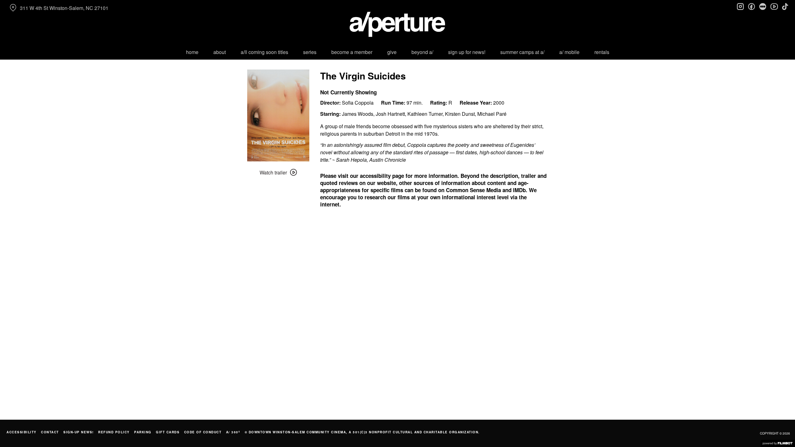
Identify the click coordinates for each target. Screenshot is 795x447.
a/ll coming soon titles (264, 52)
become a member (351, 52)
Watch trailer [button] (273, 172)
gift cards (167, 432)
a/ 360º (233, 432)
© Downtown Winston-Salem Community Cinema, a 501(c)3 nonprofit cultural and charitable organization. (362, 432)
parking (143, 432)
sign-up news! (78, 432)
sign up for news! (466, 52)
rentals (601, 52)
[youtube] (773, 6)
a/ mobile (569, 52)
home (192, 52)
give (392, 52)
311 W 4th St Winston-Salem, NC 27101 (64, 7)
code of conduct (203, 432)
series (309, 52)
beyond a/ (422, 52)
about (219, 52)
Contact (50, 432)
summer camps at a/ (522, 52)
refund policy (114, 432)
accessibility (22, 432)
